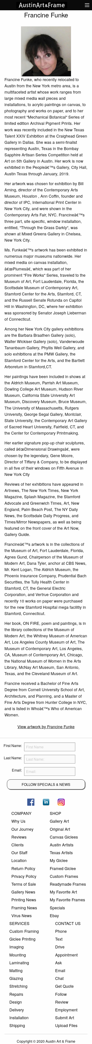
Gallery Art (59, 821)
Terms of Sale (23, 884)
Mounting (17, 955)
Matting (16, 970)
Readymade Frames (68, 884)
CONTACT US (68, 923)
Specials (57, 907)
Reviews (19, 837)
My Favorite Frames (67, 899)
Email (60, 970)
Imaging (16, 947)
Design (15, 1002)
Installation (19, 1017)
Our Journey (22, 829)
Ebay (54, 915)
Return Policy (23, 868)
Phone (61, 931)
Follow (61, 994)
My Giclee (59, 860)
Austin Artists (61, 844)
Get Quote (64, 986)
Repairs (16, 994)
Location (19, 860)
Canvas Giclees (64, 837)
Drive (60, 947)
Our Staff (19, 852)
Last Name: (13, 757)
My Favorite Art (63, 892)
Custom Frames (64, 876)
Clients (17, 844)
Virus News (21, 915)
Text (59, 939)
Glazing (16, 978)
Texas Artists (61, 852)
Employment (66, 1010)
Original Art (60, 829)
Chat (59, 978)
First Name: (13, 745)
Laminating (19, 962)
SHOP (55, 813)
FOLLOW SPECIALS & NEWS (46, 784)
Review (61, 1002)
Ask (58, 962)
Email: (17, 770)
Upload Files (66, 1025)
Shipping (17, 1025)
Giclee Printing (22, 939)
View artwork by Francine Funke (46, 726)
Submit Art (64, 1017)
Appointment (66, 955)
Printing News (23, 899)
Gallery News (23, 892)
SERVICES (19, 923)
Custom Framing (24, 931)
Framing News (24, 907)
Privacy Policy (23, 876)
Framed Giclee (63, 868)
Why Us (18, 821)
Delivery (16, 1010)
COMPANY (21, 813)
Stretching (18, 986)
